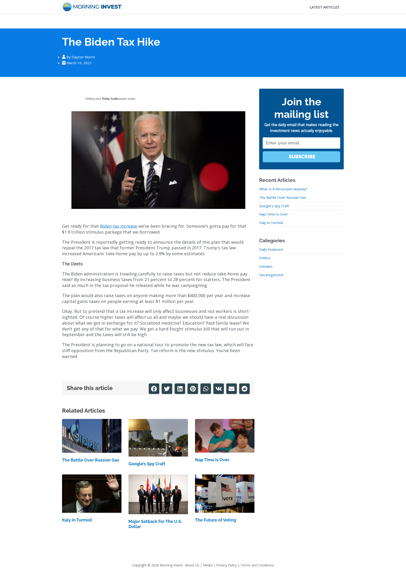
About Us (192, 565)
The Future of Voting (215, 519)
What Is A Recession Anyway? (283, 189)
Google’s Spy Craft (147, 463)
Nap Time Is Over (212, 459)
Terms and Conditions (257, 565)
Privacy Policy (226, 565)
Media (207, 565)
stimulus (266, 266)
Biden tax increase (118, 226)
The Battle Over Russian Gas (90, 460)
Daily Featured (271, 249)
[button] (154, 388)
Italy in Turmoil (77, 519)
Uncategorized (271, 274)
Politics (265, 257)
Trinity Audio (110, 98)
